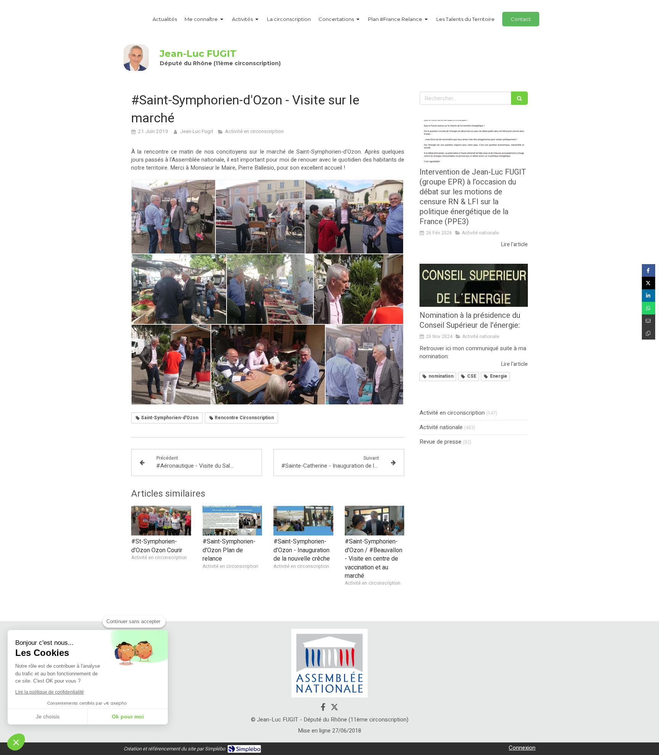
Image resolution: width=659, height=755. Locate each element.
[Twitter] (334, 708)
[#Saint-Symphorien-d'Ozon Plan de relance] (232, 520)
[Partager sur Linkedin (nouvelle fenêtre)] (648, 295)
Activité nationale (441, 427)
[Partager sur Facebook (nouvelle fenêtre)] (648, 270)
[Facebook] (323, 708)
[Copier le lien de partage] (648, 333)
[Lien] (329, 663)
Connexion (522, 748)
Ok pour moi (128, 716)
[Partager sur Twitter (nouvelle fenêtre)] (648, 283)
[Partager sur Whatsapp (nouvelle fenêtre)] (648, 308)
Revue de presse (440, 442)
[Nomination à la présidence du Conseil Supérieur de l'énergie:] (474, 285)
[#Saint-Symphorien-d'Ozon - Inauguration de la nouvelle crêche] (303, 520)
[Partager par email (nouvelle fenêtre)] (648, 320)
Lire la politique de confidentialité (49, 692)
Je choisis (47, 716)
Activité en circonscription (452, 413)
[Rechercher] (519, 98)
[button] (16, 742)
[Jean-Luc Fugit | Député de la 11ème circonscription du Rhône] (136, 57)
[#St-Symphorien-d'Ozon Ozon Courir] (161, 520)
